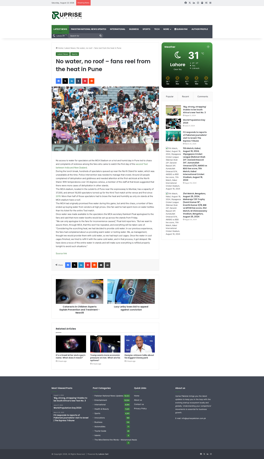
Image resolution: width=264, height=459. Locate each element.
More (166, 29)
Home (60, 48)
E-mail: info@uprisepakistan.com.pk (190, 418)
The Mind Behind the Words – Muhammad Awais (115, 440)
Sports (146, 29)
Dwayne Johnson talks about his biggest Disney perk (139, 356)
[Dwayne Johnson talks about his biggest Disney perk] (140, 344)
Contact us (139, 404)
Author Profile (200, 29)
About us (138, 400)
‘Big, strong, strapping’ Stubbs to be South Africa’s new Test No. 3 (194, 109)
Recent (185, 96)
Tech (157, 29)
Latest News (60, 29)
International (117, 29)
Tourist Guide (100, 431)
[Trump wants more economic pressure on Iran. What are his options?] (105, 344)
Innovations (99, 418)
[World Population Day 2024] (173, 124)
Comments (202, 96)
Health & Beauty (101, 409)
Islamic (97, 435)
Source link (61, 253)
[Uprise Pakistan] (67, 15)
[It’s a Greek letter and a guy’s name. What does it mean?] (71, 344)
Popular (170, 96)
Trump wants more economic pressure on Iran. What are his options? (105, 358)
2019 (58, 196)
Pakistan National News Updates (88, 29)
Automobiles (99, 426)
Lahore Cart (103, 454)
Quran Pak (182, 29)
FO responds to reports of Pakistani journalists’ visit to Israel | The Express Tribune (195, 136)
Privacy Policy (140, 408)
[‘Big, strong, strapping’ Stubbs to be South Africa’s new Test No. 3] (173, 110)
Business (134, 29)
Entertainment (100, 400)
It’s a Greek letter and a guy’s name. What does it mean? (70, 356)
